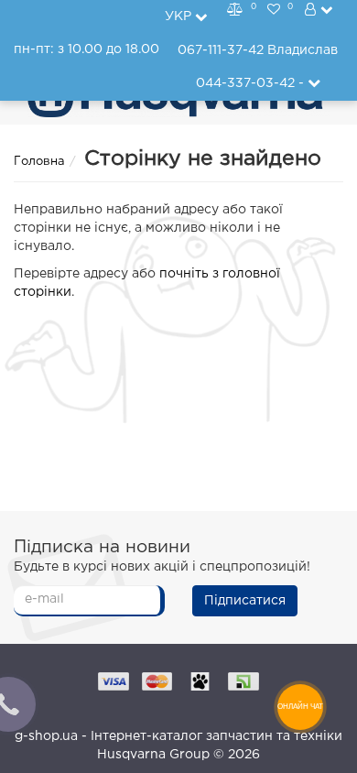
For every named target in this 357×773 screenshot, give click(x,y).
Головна (39, 162)
